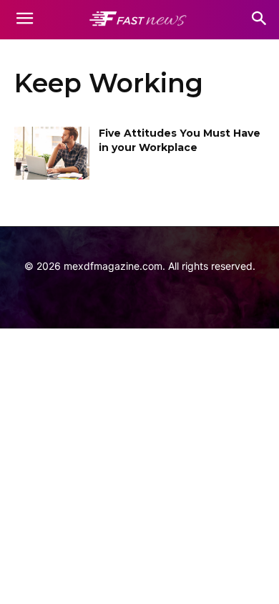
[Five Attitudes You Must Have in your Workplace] (51, 153)
